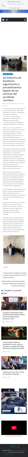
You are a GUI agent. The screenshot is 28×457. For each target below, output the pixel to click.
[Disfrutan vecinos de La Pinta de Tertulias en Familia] (14, 357)
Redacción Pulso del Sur (18, 103)
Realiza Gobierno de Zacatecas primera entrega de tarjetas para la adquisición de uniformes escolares (13, 283)
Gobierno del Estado (7, 74)
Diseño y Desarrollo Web (9, 454)
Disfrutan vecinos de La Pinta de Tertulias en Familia (13, 373)
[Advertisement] (14, 41)
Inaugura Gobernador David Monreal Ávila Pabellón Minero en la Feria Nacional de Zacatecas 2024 (14, 316)
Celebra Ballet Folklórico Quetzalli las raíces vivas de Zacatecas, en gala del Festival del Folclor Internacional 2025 (13, 345)
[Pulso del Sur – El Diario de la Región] (14, 11)
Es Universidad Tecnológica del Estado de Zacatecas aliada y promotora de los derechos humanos (15, 275)
